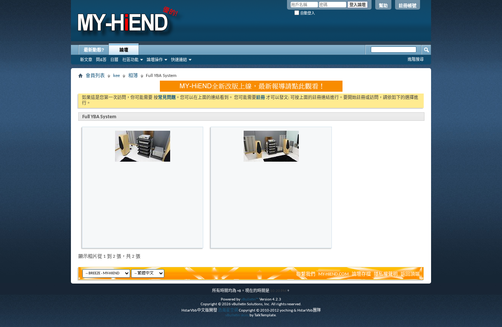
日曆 (114, 59)
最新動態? (94, 50)
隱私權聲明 (386, 274)
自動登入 (307, 13)
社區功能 (130, 59)
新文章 (86, 59)
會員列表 (95, 75)
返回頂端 (410, 274)
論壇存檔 (361, 274)
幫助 (383, 5)
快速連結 (179, 59)
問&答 (101, 59)
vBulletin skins (237, 315)
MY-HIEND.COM (333, 274)
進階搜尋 (416, 59)
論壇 (123, 50)
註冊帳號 (407, 5)
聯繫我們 (305, 274)
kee (116, 75)
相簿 (133, 75)
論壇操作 (155, 59)
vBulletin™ (250, 300)
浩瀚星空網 (228, 311)
